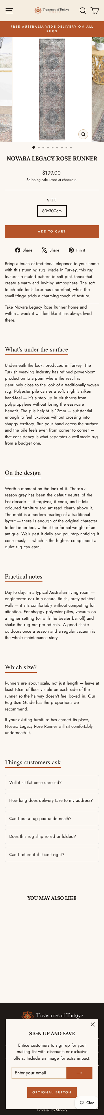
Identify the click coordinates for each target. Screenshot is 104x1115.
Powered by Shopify (52, 1110)
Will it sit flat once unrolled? (35, 782)
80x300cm (52, 211)
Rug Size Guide (20, 702)
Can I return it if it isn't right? (36, 854)
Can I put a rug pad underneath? (40, 818)
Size (52, 200)
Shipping (33, 179)
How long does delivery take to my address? (51, 800)
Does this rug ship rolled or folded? (42, 836)
